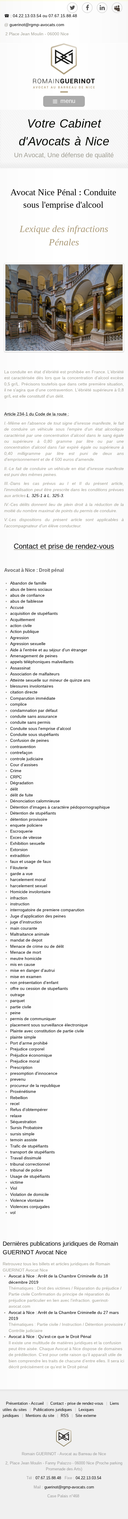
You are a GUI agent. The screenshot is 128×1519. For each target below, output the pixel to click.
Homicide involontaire (30, 892)
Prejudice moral (25, 1061)
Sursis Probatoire (26, 1128)
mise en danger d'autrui (32, 970)
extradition (20, 855)
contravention (23, 747)
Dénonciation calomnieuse (35, 801)
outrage (17, 995)
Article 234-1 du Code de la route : (36, 414)
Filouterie (19, 868)
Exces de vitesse (26, 837)
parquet (17, 1001)
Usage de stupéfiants (30, 1176)
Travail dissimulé (25, 1158)
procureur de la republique (35, 1085)
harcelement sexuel (28, 886)
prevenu (18, 1079)
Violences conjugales (30, 1206)
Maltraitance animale (29, 934)
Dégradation (21, 783)
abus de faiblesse (26, 601)
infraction (18, 898)
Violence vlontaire (26, 1200)
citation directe (24, 692)
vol (12, 1212)
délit (14, 789)
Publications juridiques (52, 1409)
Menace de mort (25, 952)
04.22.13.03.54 (88, 1478)
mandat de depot (26, 940)
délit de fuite (21, 795)
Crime (15, 771)
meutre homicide (26, 958)
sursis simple (22, 1134)
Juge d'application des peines (38, 916)
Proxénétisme (23, 1091)
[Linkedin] (102, 7)
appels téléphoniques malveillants (42, 662)
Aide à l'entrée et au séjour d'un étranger (48, 650)
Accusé (17, 607)
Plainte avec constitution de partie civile (47, 1031)
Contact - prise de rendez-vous (76, 1403)
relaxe (16, 1116)
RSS (65, 1415)
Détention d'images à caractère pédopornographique (60, 807)
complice (18, 704)
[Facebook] (87, 7)
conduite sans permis (30, 722)
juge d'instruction (26, 922)
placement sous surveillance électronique (49, 1025)
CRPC (16, 777)
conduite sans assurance (33, 716)
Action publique (24, 631)
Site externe (85, 1415)
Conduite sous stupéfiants (34, 734)
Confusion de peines (29, 740)
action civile (21, 625)
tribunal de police (26, 1170)
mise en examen (25, 976)
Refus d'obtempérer (29, 1109)
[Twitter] (72, 7)
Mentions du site (40, 1415)
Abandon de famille (28, 583)
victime (16, 1182)
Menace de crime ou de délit (37, 946)
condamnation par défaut (33, 710)
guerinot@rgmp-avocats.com (37, 25)
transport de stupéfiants (32, 1152)
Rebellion (19, 1098)
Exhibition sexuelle (27, 843)
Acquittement (22, 620)
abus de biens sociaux (31, 589)
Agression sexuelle (28, 644)
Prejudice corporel (27, 1049)
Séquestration (23, 1122)
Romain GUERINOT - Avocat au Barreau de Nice (64, 1454)
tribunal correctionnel (30, 1164)
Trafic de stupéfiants (29, 1146)
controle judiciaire (26, 759)
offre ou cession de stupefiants (39, 988)
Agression (19, 638)
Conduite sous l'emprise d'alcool (40, 728)
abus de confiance (27, 595)
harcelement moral (28, 879)
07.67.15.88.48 (62, 16)
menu (67, 101)
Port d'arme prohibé (29, 1043)
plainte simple (23, 1037)
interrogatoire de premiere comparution (47, 910)
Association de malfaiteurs (35, 674)
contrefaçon (21, 752)
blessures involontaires (31, 686)
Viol (13, 1188)
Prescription (21, 1067)
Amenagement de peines (33, 656)
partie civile (20, 1007)
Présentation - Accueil (25, 1403)
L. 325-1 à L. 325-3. (45, 495)
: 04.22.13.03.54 (26, 16)
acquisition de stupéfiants (34, 613)
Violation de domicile (29, 1194)
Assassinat (20, 668)
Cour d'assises (24, 765)
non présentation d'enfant (34, 982)
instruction (19, 904)
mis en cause (22, 964)
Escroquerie (21, 831)
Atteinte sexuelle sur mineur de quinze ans (50, 680)
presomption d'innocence (33, 1073)
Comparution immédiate (32, 698)
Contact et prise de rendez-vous (64, 546)
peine (15, 1013)
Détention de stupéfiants (33, 813)
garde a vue (21, 874)
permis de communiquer (33, 1019)
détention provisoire (28, 819)
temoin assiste (23, 1140)
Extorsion (19, 849)
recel (14, 1103)
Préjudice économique (31, 1055)
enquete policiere (26, 825)
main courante (23, 928)
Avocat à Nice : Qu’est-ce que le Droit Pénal (50, 1336)
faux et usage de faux (30, 861)
